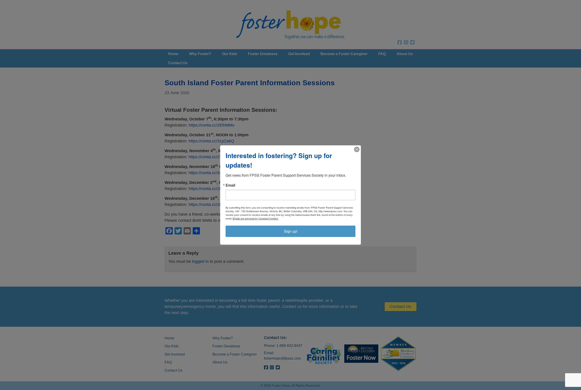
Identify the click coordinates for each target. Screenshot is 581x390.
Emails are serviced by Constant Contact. (255, 218)
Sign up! (290, 231)
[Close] (356, 149)
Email (230, 185)
